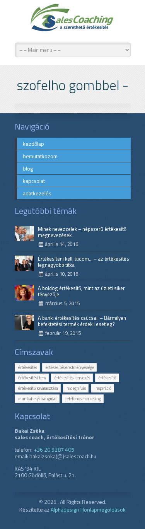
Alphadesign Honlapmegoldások (88, 509)
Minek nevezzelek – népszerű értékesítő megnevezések (82, 232)
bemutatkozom (40, 156)
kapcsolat (34, 181)
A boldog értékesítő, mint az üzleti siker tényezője (81, 291)
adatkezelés (37, 193)
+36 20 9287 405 (54, 449)
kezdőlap (33, 144)
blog (28, 168)
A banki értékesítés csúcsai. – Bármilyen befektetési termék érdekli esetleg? (82, 321)
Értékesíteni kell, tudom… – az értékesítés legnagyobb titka (83, 262)
